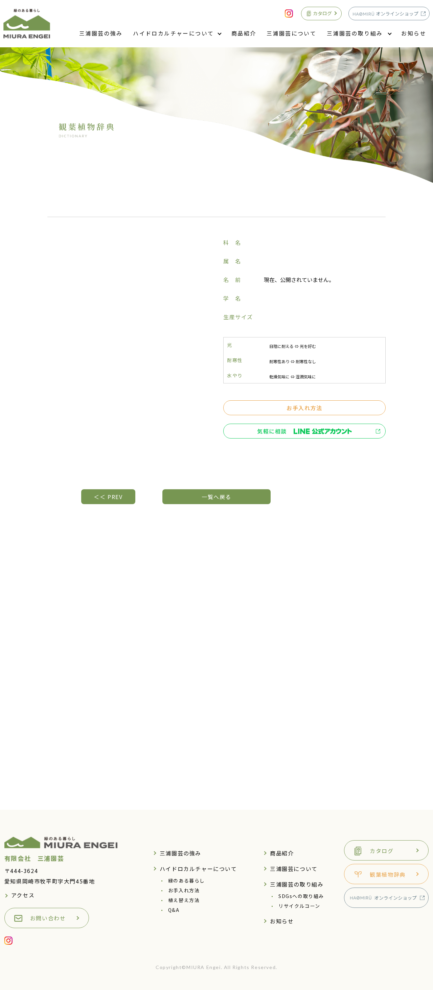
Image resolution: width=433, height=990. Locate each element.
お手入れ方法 (304, 408)
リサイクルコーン (299, 905)
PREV (108, 497)
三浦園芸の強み (101, 33)
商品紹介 (243, 33)
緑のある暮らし (186, 880)
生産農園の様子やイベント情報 (356, 716)
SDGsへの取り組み (301, 896)
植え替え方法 (184, 900)
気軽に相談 (272, 431)
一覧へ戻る (216, 497)
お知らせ (413, 33)
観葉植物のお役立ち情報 (347, 742)
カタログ (322, 13)
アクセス (23, 895)
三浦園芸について (291, 33)
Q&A (174, 909)
